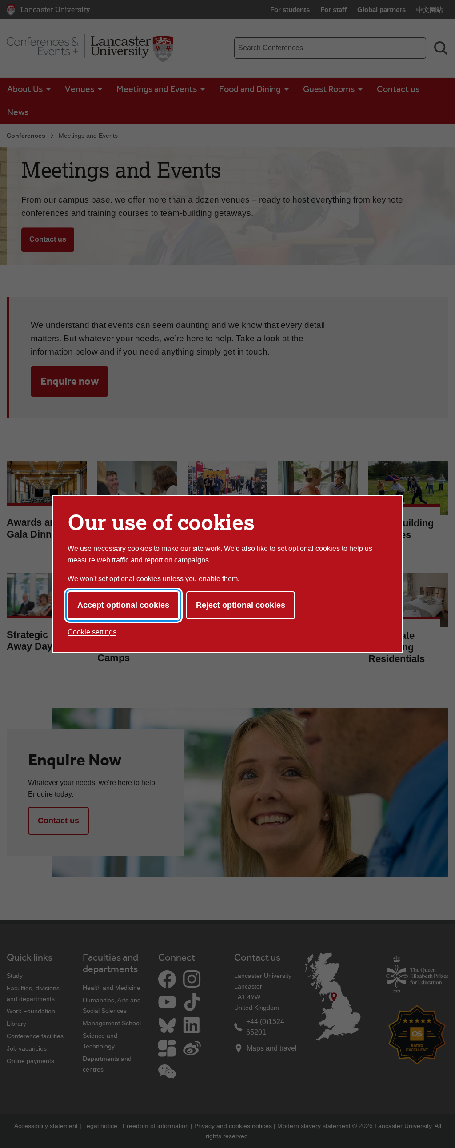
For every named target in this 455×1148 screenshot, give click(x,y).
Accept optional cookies (123, 605)
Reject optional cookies (240, 605)
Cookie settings (92, 632)
